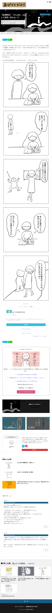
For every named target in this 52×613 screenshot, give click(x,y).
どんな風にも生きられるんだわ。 (8, 596)
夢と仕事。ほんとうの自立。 (8, 22)
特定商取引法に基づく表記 (31, 606)
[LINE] (10, 40)
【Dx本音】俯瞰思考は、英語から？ (26, 462)
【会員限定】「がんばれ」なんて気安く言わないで (28, 33)
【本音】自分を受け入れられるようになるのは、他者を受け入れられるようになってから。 (33, 482)
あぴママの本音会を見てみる (26, 391)
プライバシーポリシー (19, 606)
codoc (45, 336)
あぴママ (37, 336)
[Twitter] (5, 40)
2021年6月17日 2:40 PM (9, 502)
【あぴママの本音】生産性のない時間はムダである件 (25, 579)
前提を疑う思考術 (12, 23)
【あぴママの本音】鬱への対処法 (25, 472)
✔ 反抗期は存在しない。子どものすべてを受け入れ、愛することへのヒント (26, 377)
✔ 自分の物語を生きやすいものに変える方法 (26, 381)
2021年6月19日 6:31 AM (9, 535)
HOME (3, 33)
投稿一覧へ (34, 449)
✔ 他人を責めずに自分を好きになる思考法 (26, 374)
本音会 (15, 22)
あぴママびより (30, 609)
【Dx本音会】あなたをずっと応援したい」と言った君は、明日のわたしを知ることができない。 (9, 580)
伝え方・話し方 (5, 23)
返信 (46, 526)
